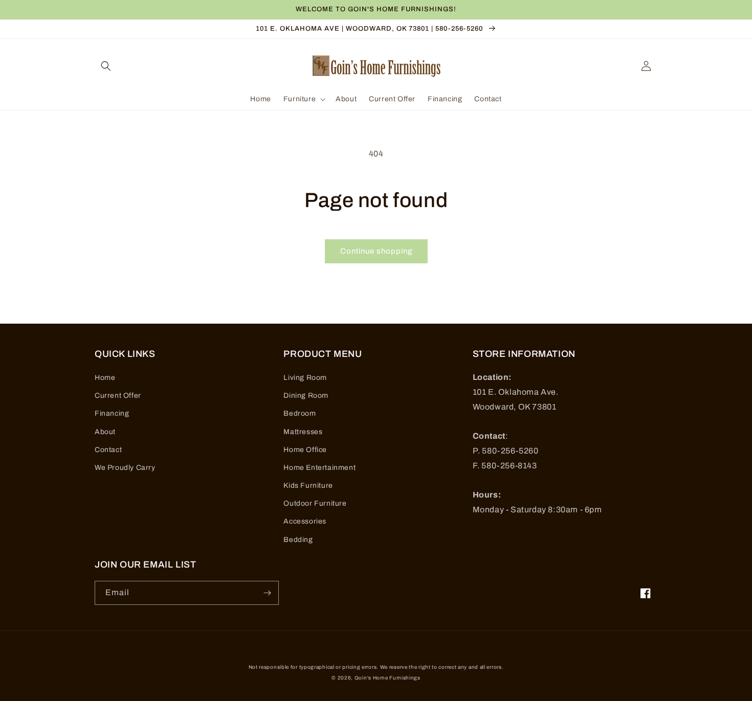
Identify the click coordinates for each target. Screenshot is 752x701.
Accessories (304, 521)
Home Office (305, 450)
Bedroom (299, 413)
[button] (106, 66)
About (105, 432)
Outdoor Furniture (314, 503)
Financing (112, 413)
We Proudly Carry (125, 467)
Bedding (298, 540)
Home (105, 377)
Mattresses (302, 432)
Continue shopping (376, 251)
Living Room (305, 377)
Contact (108, 450)
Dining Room (305, 395)
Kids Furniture (308, 485)
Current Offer (118, 395)
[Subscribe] (267, 593)
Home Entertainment (319, 467)
